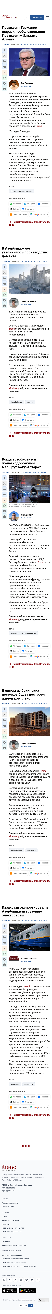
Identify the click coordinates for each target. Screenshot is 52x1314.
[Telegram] (26, 1279)
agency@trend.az (8, 1191)
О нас (4, 1217)
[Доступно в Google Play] (27, 1290)
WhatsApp (14, 619)
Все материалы (26, 86)
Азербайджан (16, 402)
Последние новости (10, 1203)
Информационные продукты (14, 1245)
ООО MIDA (31, 850)
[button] (4, 50)
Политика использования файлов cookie (19, 1266)
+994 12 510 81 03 (8, 1188)
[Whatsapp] (4, 1279)
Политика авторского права (14, 1263)
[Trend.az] (9, 17)
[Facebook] (10, 1279)
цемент (30, 402)
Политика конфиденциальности (15, 1259)
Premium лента (8, 1207)
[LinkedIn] (32, 1279)
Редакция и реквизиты (11, 1220)
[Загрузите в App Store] (9, 1290)
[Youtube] (21, 1279)
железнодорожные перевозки (23, 633)
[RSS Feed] (37, 1279)
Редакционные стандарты (13, 1228)
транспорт (28, 1084)
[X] (15, 1279)
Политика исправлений (11, 1232)
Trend (39, 126)
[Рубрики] (47, 17)
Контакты (6, 1224)
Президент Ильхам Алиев (21, 191)
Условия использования (12, 1255)
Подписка (6, 1241)
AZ (26, 1305)
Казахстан (15, 1084)
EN (21, 1305)
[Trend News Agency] (9, 1167)
